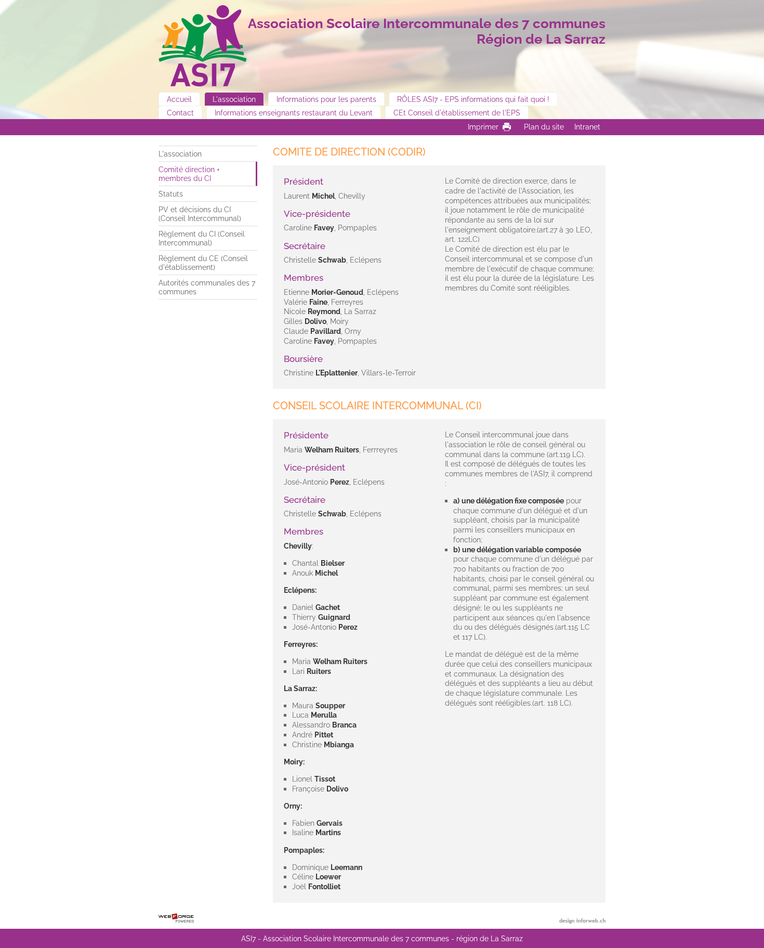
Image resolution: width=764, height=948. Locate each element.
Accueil (179, 99)
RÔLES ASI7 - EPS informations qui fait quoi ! (473, 99)
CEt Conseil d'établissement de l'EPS (456, 112)
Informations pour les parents (326, 99)
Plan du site (544, 126)
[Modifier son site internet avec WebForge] (176, 918)
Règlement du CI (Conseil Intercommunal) (202, 238)
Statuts (171, 193)
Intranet (587, 126)
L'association (234, 99)
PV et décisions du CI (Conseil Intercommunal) (200, 214)
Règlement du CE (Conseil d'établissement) (203, 262)
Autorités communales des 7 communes (207, 287)
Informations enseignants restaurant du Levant (294, 112)
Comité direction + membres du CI (189, 174)
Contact (180, 112)
